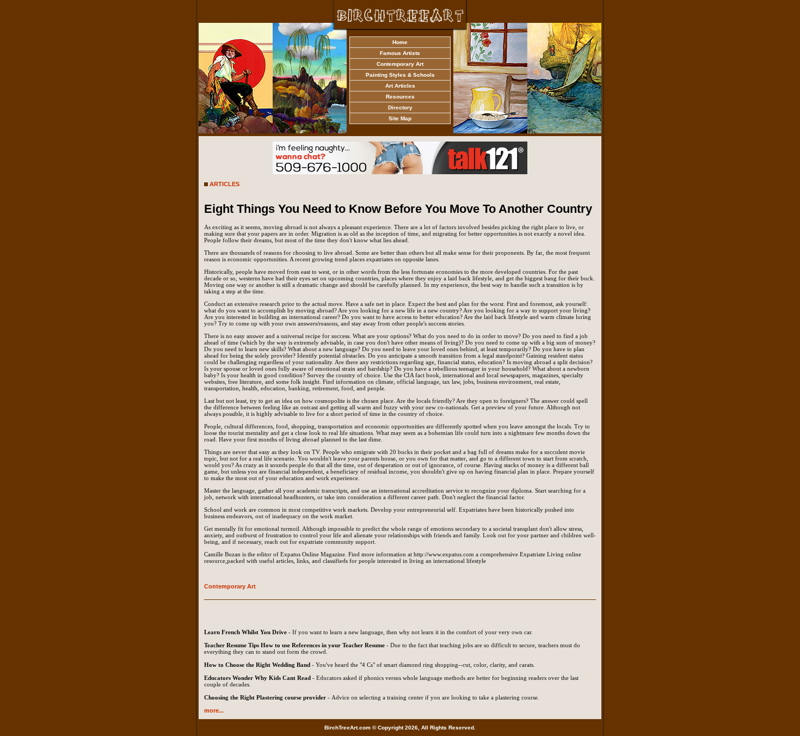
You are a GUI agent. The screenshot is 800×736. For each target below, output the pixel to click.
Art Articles (400, 86)
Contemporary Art (400, 64)
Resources (400, 97)
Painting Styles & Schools (400, 75)
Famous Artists (400, 53)
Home (400, 42)
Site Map (400, 118)
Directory (400, 108)
